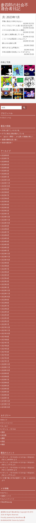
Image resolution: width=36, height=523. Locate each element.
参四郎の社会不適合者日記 (14, 7)
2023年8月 (5, 266)
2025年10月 (6, 186)
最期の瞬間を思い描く (10, 140)
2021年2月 (5, 358)
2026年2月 (5, 174)
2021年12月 (6, 327)
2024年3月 (5, 244)
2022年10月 (6, 297)
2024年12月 (6, 217)
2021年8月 (5, 340)
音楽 (3, 441)
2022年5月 (5, 312)
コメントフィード (8, 499)
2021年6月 (5, 346)
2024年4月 (5, 241)
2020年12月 (6, 364)
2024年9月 (5, 226)
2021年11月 (6, 330)
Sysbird (21, 520)
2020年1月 (5, 398)
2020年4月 (5, 389)
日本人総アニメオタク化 (10, 130)
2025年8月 (5, 192)
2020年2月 (5, 395)
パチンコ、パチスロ (9, 429)
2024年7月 (5, 232)
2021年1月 (5, 361)
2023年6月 (5, 272)
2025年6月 (5, 198)
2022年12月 (6, 290)
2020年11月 (6, 367)
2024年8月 (5, 229)
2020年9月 (5, 373)
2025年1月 (5, 214)
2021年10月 (6, 333)
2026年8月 (5, 155)
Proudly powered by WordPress (12, 517)
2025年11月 (6, 183)
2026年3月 (5, 171)
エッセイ (5, 426)
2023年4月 (5, 278)
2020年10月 (6, 370)
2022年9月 (5, 300)
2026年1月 (5, 177)
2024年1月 (5, 250)
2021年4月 (5, 352)
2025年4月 (5, 204)
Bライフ (4, 420)
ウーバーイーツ (7, 423)
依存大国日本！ (7, 143)
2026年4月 (5, 168)
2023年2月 (5, 284)
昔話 (3, 432)
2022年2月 (5, 321)
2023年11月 (6, 257)
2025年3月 (5, 207)
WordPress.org (7, 502)
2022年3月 (5, 318)
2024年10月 (6, 223)
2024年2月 (5, 247)
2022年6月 (5, 309)
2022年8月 (5, 303)
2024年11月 (6, 220)
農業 (3, 438)
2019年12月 (6, 401)
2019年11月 (6, 404)
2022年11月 (6, 293)
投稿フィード (6, 496)
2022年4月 (5, 315)
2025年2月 (5, 211)
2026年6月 (5, 161)
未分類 (4, 435)
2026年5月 (5, 165)
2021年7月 (5, 343)
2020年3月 (5, 392)
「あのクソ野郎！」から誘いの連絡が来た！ (17, 136)
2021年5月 (5, 349)
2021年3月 (5, 355)
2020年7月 (5, 379)
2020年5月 (5, 386)
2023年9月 (5, 263)
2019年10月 (6, 407)
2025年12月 (6, 180)
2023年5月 (5, 275)
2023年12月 (6, 254)
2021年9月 (5, 336)
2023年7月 (5, 269)
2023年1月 (5, 287)
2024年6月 (5, 235)
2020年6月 (5, 383)
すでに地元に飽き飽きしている (13, 133)
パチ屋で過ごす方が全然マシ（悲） (14, 478)
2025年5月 (5, 201)
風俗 (3, 444)
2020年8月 (5, 376)
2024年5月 (5, 238)
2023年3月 (5, 281)
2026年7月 (5, 158)
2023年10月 (6, 260)
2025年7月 (5, 195)
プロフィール (6, 118)
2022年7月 (5, 306)
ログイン (5, 493)
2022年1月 (5, 324)
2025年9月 (5, 189)
